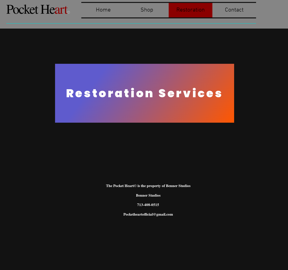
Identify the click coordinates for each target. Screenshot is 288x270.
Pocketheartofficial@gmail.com (148, 214)
